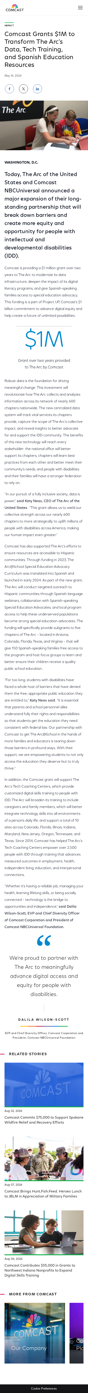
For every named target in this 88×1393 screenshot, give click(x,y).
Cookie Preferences (44, 1388)
